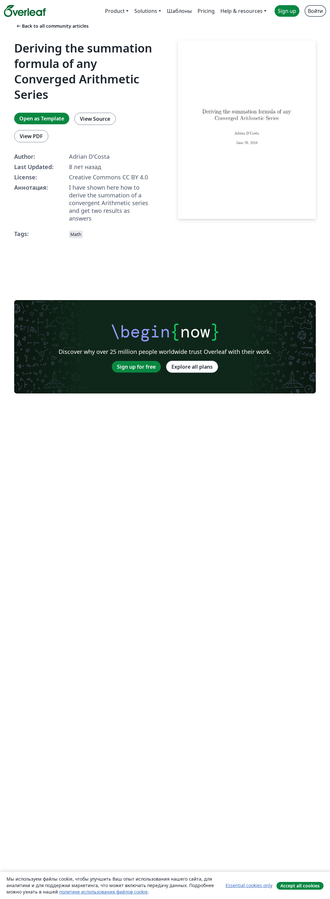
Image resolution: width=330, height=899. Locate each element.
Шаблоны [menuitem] (179, 10)
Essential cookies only (249, 885)
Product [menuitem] (115, 10)
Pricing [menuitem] (206, 10)
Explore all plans (192, 366)
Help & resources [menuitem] (241, 10)
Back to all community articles (52, 26)
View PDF (31, 136)
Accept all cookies (300, 886)
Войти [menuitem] (315, 10)
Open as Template (41, 118)
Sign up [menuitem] (287, 10)
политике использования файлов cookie (103, 892)
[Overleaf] (25, 11)
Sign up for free (136, 366)
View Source (95, 118)
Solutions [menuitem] (145, 10)
